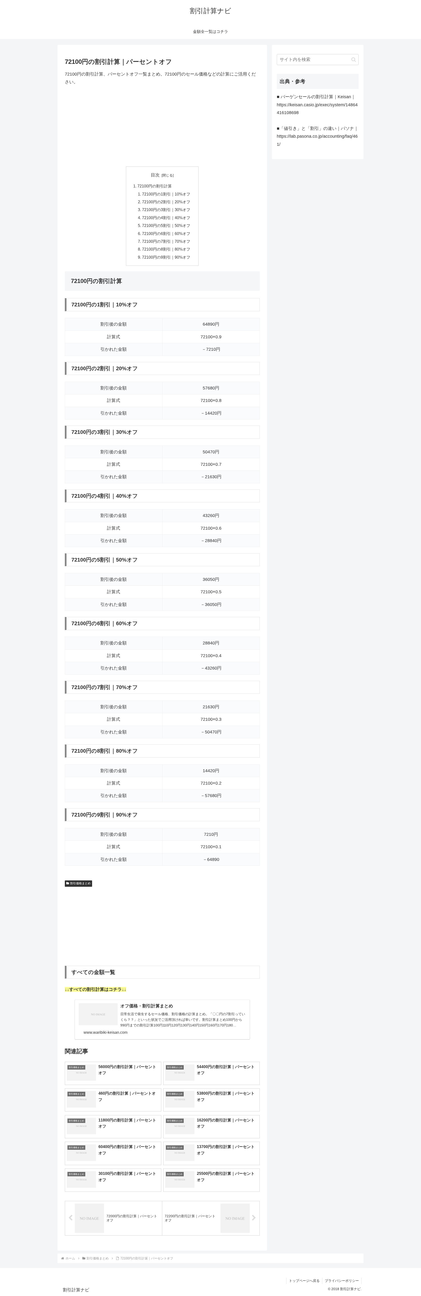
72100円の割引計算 (154, 186)
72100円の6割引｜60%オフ (166, 233)
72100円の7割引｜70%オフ (166, 241)
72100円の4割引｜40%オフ (166, 217)
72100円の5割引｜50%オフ (166, 225)
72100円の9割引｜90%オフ (166, 257)
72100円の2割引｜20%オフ (166, 202)
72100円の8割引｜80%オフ (166, 249)
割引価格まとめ (80, 883)
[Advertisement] (162, 126)
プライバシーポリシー (342, 1281)
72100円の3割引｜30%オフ (166, 209)
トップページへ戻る (304, 1281)
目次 (155, 175)
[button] (353, 59)
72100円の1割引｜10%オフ (166, 194)
